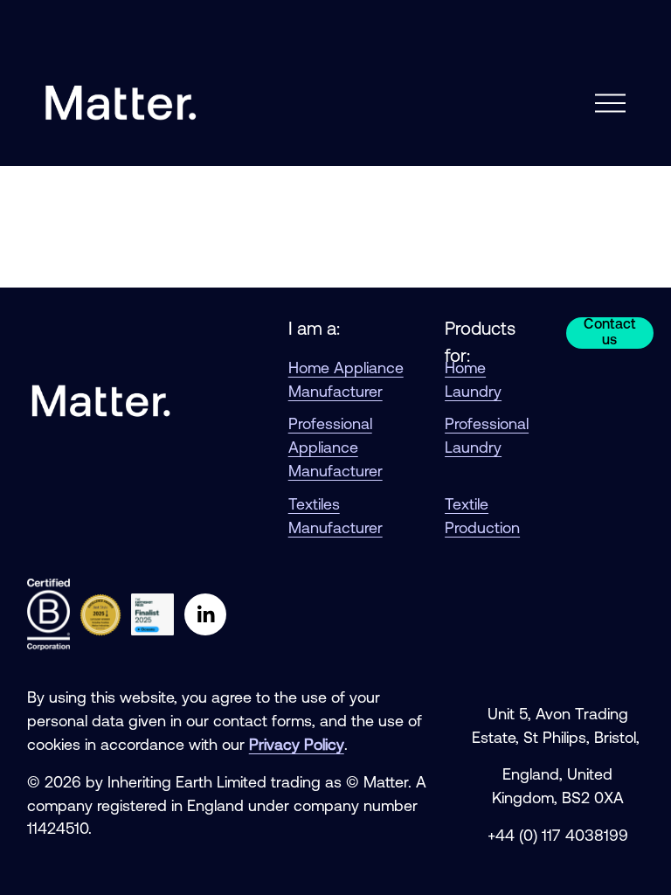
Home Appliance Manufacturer (346, 381)
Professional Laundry (487, 437)
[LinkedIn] (205, 614)
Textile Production (482, 517)
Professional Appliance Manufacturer (335, 449)
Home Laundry (473, 381)
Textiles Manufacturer (335, 517)
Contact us (609, 333)
